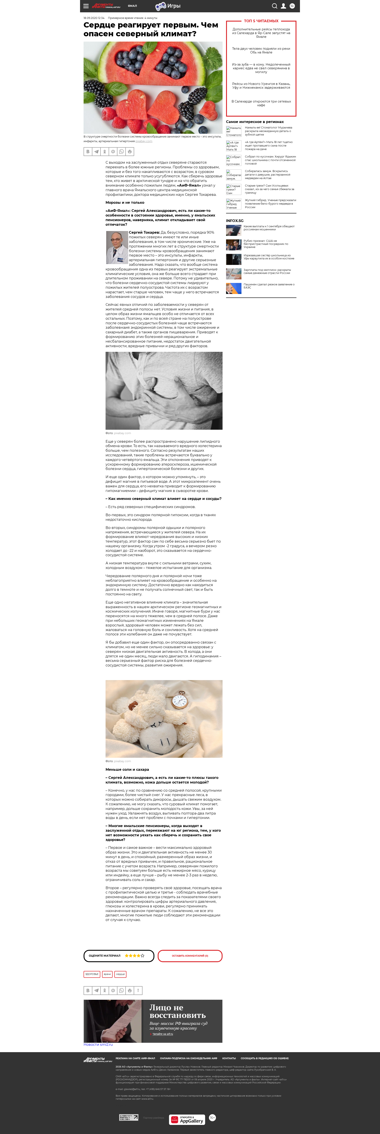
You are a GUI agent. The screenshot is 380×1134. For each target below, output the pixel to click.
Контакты (229, 1058)
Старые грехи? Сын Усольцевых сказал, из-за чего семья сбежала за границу (269, 189)
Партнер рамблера (153, 1117)
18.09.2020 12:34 (94, 18)
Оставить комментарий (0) (190, 955)
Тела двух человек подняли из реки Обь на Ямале (261, 50)
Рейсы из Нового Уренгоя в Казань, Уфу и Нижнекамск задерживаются (261, 86)
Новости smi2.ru (98, 1044)
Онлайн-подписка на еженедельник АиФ (188, 1058)
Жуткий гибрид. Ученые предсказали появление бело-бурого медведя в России (270, 203)
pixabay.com (143, 141)
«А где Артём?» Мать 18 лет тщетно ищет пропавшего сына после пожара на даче (269, 145)
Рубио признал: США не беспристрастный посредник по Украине (266, 244)
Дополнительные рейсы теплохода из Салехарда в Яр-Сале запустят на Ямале (261, 33)
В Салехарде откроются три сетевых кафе (261, 103)
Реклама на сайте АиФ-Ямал (135, 1058)
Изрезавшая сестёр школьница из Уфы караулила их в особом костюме (269, 257)
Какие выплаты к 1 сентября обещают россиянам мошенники (269, 228)
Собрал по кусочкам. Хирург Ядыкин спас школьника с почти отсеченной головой (270, 160)
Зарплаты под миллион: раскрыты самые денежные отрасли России (267, 271)
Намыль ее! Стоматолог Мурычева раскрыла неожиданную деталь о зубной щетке (268, 131)
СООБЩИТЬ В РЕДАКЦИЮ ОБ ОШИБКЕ (265, 1058)
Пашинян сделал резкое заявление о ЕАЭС (269, 286)
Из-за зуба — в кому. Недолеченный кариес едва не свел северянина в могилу (261, 68)
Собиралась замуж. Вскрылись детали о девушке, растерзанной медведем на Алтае (267, 174)
